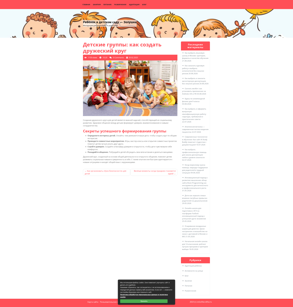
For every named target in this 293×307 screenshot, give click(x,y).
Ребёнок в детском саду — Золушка (110, 22)
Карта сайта (93, 302)
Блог (144, 4)
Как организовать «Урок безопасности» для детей (105, 172)
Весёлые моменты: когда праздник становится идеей (155, 172)
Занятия (97, 4)
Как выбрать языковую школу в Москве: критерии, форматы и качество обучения (195, 55)
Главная (86, 4)
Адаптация (134, 4)
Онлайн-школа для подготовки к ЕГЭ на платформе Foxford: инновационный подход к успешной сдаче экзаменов (194, 213)
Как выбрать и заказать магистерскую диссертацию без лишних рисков (194, 81)
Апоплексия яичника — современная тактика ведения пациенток (195, 129)
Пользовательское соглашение (114, 302)
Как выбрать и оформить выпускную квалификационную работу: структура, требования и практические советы (194, 114)
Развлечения (120, 4)
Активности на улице (194, 271)
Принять (143, 301)
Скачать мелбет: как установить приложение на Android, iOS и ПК (194, 91)
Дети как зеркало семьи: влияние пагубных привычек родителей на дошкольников (194, 198)
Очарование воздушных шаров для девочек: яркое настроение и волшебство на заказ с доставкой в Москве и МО (194, 231)
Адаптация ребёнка (193, 266)
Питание (107, 4)
